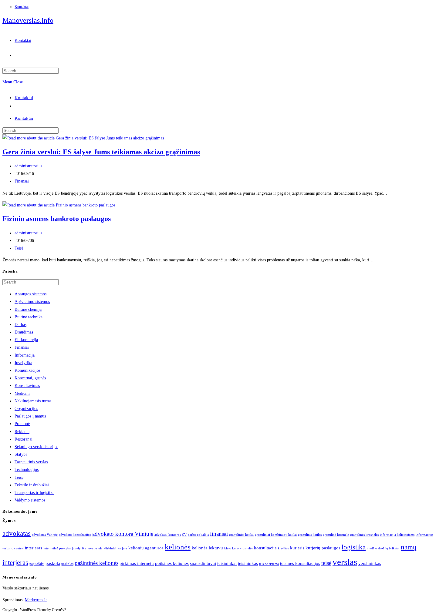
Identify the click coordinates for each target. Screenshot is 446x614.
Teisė (19, 248)
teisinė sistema (269, 563)
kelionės (178, 546)
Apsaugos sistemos (30, 294)
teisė (326, 563)
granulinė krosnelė (336, 534)
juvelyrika (79, 548)
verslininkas (369, 563)
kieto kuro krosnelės (238, 548)
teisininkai (227, 563)
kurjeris (297, 547)
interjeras (33, 547)
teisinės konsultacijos (300, 563)
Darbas (20, 324)
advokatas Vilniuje (45, 534)
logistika (354, 547)
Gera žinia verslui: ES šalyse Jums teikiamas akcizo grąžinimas (101, 152)
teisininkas (248, 563)
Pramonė (22, 423)
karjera (122, 548)
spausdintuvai (203, 563)
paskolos (67, 563)
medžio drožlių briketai (383, 548)
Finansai (22, 181)
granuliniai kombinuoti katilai (276, 534)
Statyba (21, 454)
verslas (345, 562)
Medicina (22, 393)
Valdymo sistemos (30, 500)
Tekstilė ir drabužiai (32, 485)
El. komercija (26, 339)
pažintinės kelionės (96, 563)
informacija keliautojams (397, 534)
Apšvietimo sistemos (32, 301)
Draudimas (24, 332)
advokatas (16, 533)
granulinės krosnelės (364, 534)
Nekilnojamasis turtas (33, 401)
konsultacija (265, 547)
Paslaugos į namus (30, 416)
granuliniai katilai (241, 534)
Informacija (25, 355)
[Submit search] (62, 132)
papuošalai (36, 563)
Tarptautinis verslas (31, 462)
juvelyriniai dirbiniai (101, 548)
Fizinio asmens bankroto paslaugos (56, 219)
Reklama (22, 431)
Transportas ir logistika (34, 492)
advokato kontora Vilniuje (122, 534)
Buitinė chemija (28, 309)
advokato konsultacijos (75, 534)
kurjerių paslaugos (323, 547)
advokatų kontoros (167, 534)
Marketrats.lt (36, 600)
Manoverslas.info (27, 20)
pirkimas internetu (137, 563)
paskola (53, 563)
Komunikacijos (27, 370)
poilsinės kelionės (172, 563)
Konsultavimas (27, 385)
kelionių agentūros (146, 547)
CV (184, 534)
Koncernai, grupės (30, 378)
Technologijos (27, 469)
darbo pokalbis (198, 534)
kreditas (283, 548)
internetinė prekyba (57, 548)
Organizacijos (26, 408)
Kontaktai (22, 7)
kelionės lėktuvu (207, 547)
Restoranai (23, 439)
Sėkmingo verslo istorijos (36, 447)
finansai (219, 534)
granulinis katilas (310, 534)
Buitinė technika (28, 317)
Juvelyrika (23, 363)
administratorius (28, 166)
